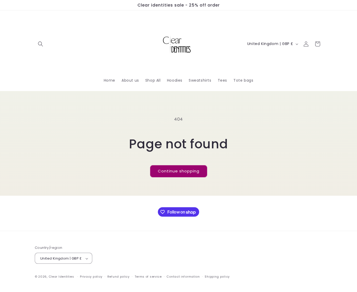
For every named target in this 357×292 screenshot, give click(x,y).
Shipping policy (217, 276)
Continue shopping (178, 171)
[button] (40, 44)
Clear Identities (62, 277)
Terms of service (148, 276)
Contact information (183, 276)
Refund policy (118, 276)
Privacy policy (91, 276)
